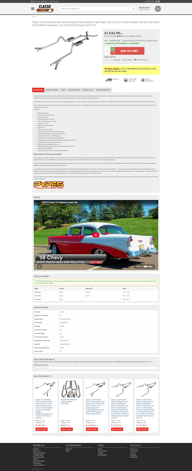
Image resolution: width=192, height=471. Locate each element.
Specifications (74, 90)
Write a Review (127, 59)
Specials (100, 453)
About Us (36, 459)
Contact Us (45, 1)
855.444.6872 (36, 1)
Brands (100, 449)
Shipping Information (39, 453)
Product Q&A (88, 90)
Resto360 (36, 449)
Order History (134, 451)
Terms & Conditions (38, 465)
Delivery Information (39, 461)
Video (63, 90)
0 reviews (117, 59)
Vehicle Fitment (52, 90)
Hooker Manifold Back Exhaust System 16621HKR (69, 402)
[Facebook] (156, 2)
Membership (134, 457)
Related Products (103, 90)
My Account (133, 449)
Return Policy (36, 451)
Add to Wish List (142, 59)
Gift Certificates (102, 451)
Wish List (133, 453)
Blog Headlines (102, 455)
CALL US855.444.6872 (149, 80)
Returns (68, 451)
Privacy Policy (37, 463)
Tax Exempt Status (38, 455)
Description (38, 90)
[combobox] (96, 368)
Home (34, 17)
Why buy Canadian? (38, 457)
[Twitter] (159, 2)
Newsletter (133, 455)
